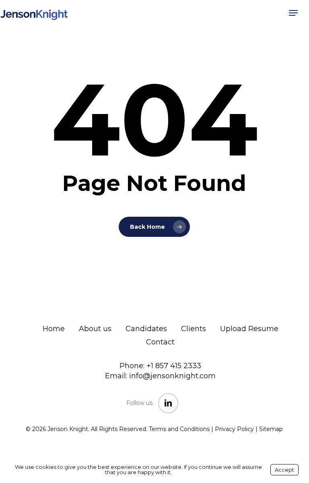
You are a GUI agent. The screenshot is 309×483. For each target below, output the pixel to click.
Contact (160, 342)
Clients (193, 328)
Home (54, 328)
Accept (284, 469)
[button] (293, 13)
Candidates (146, 328)
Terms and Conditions (179, 429)
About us (95, 328)
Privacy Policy (234, 429)
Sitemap (271, 429)
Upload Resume (249, 328)
